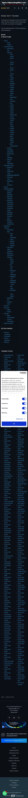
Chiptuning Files (8, 46)
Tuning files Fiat (8, 556)
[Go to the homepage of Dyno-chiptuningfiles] (14, 3)
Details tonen (19, 419)
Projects (6, 305)
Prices (6, 187)
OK (14, 423)
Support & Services (14, 760)
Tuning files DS (8, 503)
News (8, 309)
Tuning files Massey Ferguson (21, 462)
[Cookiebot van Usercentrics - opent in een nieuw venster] (20, 373)
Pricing (12, 243)
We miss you (11, 266)
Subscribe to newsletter (13, 740)
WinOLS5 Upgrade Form (9, 216)
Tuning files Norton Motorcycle (21, 518)
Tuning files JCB (8, 661)
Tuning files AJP (8, 355)
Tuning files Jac (8, 663)
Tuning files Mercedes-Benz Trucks (22, 483)
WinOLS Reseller (8, 188)
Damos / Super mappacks (10, 161)
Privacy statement (14, 785)
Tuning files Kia (22, 363)
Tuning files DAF (8, 501)
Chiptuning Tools (9, 165)
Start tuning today (12, 261)
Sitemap (6, 342)
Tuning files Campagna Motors (7, 450)
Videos (9, 311)
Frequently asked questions (10, 210)
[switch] (24, 403)
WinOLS (12, 241)
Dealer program (8, 323)
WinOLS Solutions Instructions (10, 222)
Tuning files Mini (22, 491)
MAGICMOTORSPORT (13, 175)
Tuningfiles (7, 336)
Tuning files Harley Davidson (7, 598)
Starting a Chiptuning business (10, 255)
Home (6, 40)
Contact (6, 313)
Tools (11, 239)
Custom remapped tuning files (10, 149)
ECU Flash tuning (12, 124)
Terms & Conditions (14, 780)
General (12, 245)
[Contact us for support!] (4, 793)
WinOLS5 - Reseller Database (10, 192)
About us (6, 307)
